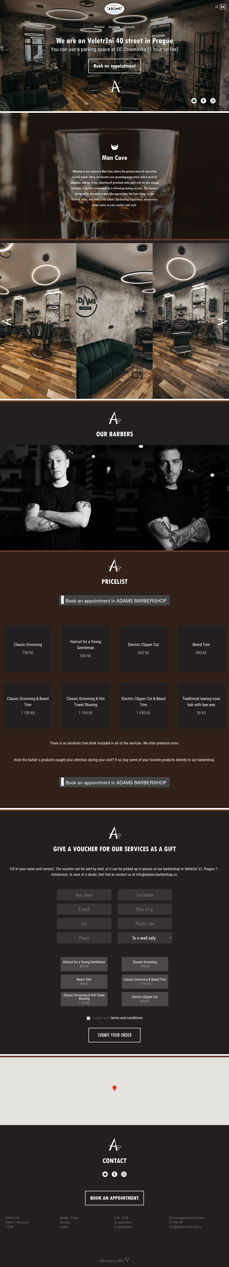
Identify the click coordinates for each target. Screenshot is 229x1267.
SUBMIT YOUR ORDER (114, 1035)
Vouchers (114, 27)
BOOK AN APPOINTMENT (114, 1198)
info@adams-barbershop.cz (156, 874)
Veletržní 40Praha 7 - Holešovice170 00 (17, 1222)
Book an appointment (114, 65)
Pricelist (99, 27)
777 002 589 (176, 1222)
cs (216, 7)
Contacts (129, 27)
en (222, 7)
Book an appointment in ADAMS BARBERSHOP (116, 600)
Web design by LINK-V (112, 1260)
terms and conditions (127, 1018)
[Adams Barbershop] (114, 13)
